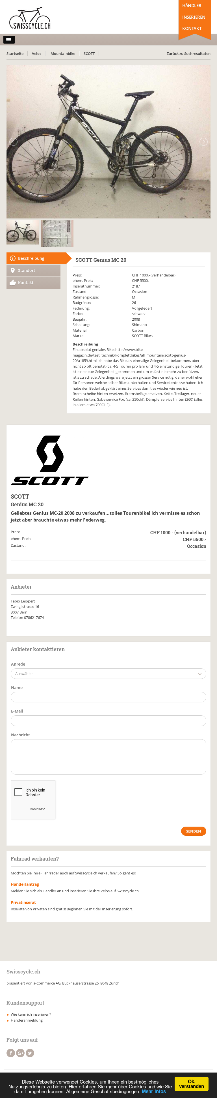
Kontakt (191, 28)
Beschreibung (31, 258)
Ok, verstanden (191, 1084)
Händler (191, 5)
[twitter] (30, 1053)
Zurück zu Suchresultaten (189, 53)
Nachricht (20, 734)
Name (17, 687)
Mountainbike (63, 53)
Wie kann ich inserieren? (31, 1014)
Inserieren (193, 17)
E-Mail (17, 711)
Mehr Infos (154, 1091)
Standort (26, 270)
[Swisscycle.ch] (31, 18)
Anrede (18, 664)
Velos (36, 53)
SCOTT (89, 53)
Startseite (14, 53)
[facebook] (10, 1053)
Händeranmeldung (27, 1020)
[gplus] (20, 1053)
